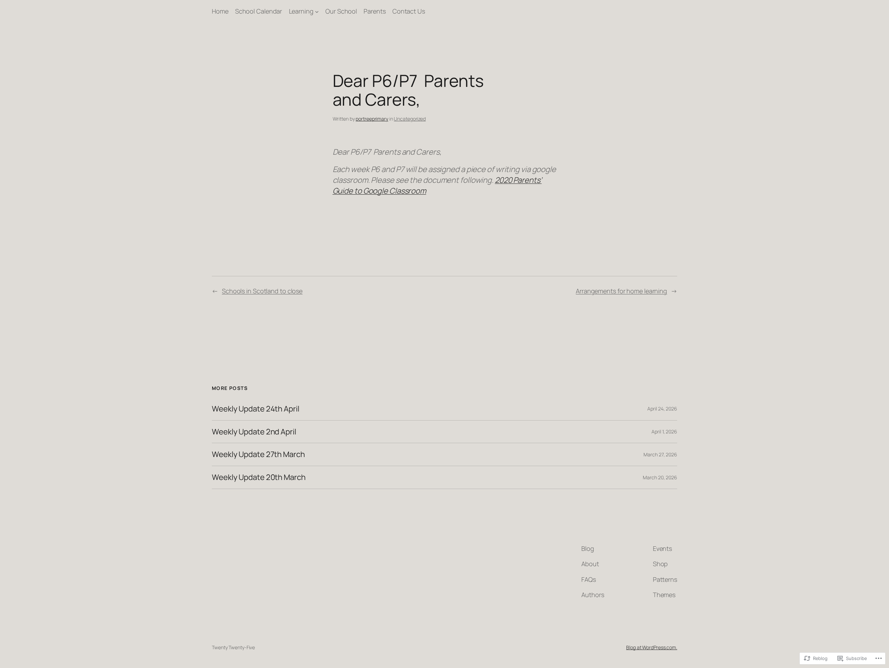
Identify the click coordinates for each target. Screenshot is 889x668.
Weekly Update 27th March (258, 454)
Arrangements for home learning (621, 291)
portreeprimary (372, 118)
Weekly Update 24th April (255, 409)
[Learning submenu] (317, 11)
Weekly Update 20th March (259, 477)
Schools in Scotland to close (262, 291)
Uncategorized (410, 118)
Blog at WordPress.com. (651, 647)
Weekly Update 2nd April (254, 431)
